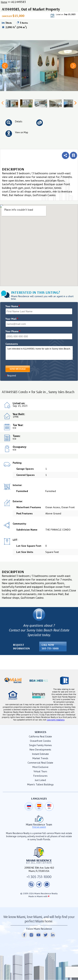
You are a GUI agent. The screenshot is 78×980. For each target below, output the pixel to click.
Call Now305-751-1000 (50, 646)
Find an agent (39, 827)
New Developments (40, 749)
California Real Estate (40, 736)
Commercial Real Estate (40, 762)
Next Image (73, 66)
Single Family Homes (40, 745)
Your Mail (11, 319)
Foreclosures (40, 775)
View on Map (21, 132)
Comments (11, 344)
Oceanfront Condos (40, 740)
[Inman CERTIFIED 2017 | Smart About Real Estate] (39, 695)
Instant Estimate (40, 754)
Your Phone (12, 331)
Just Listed (40, 780)
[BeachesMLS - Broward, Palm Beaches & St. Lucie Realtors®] (39, 680)
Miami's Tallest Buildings (40, 784)
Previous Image (5, 66)
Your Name (12, 306)
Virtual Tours (40, 771)
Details (18, 121)
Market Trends (40, 758)
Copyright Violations (55, 719)
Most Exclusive (40, 767)
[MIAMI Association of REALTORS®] (13, 680)
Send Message (18, 368)
